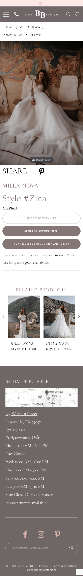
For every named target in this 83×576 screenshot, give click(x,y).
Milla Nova (29, 27)
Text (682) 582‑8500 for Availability (41, 243)
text (5, 262)
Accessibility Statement (41, 570)
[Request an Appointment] (41, 3)
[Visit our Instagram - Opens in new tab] (41, 534)
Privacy (43, 566)
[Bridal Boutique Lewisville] (41, 14)
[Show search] (68, 14)
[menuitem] (5, 14)
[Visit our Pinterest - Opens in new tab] (57, 534)
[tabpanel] (41, 103)
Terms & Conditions (65, 566)
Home (9, 27)
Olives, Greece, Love (22, 35)
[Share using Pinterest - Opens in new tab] (41, 171)
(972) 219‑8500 (15, 430)
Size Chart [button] (10, 208)
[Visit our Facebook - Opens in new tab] (25, 534)
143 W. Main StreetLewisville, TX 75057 (23, 418)
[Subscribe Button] (71, 548)
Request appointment (41, 231)
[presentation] (24, 317)
